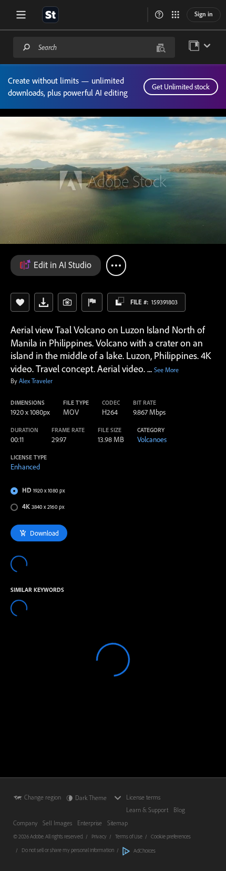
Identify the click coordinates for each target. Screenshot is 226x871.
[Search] (27, 47)
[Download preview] (43, 302)
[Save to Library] (20, 302)
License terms (143, 797)
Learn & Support (147, 810)
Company (25, 823)
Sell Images (57, 823)
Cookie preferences (171, 836)
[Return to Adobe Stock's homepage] (50, 14)
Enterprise (89, 823)
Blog (179, 810)
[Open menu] (21, 14)
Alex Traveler (36, 381)
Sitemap (117, 823)
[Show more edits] (116, 265)
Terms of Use (128, 836)
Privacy (99, 836)
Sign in (203, 14)
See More (166, 370)
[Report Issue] (91, 302)
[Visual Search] (161, 47)
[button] (159, 14)
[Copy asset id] (120, 301)
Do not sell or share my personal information (68, 850)
